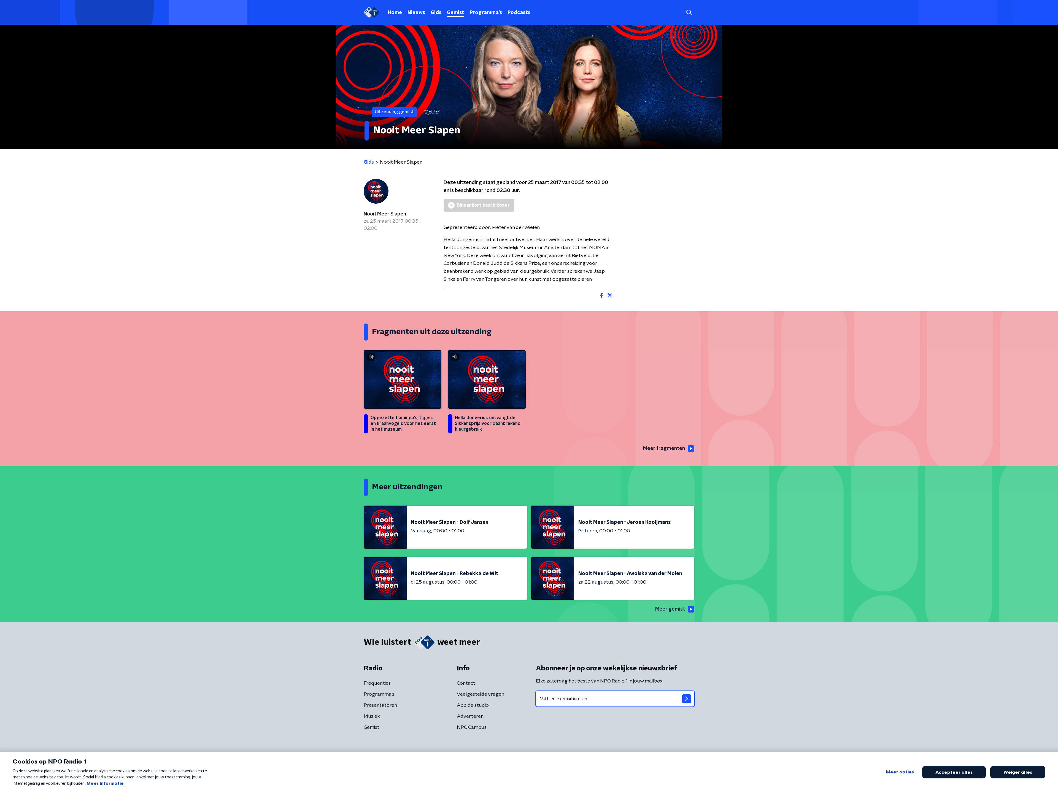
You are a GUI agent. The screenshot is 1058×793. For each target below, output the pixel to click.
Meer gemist (670, 609)
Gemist (455, 12)
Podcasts (519, 12)
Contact (466, 683)
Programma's (486, 12)
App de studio (473, 705)
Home (395, 12)
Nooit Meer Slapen (385, 214)
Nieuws (416, 12)
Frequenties (377, 683)
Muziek (372, 716)
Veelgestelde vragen (480, 694)
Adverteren (470, 716)
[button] (689, 12)
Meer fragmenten (664, 448)
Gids (436, 12)
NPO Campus (472, 727)
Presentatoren (380, 705)
